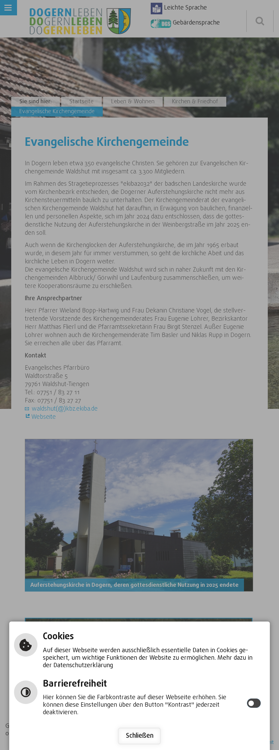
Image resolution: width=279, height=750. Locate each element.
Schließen (139, 736)
